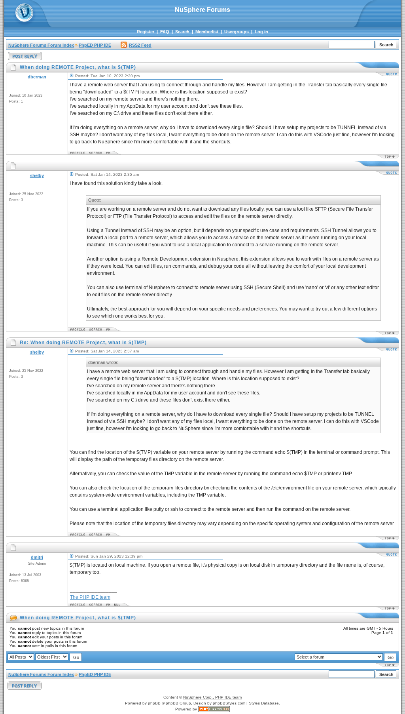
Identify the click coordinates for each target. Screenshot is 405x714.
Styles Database (264, 703)
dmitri (37, 557)
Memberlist (206, 31)
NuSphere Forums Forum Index (41, 45)
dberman (37, 76)
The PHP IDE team (90, 597)
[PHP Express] (214, 709)
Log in (261, 31)
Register (145, 31)
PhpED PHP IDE (95, 45)
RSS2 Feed (140, 45)
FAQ (164, 31)
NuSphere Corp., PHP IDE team (212, 697)
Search (182, 31)
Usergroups (236, 31)
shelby (37, 175)
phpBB (154, 703)
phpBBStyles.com (229, 703)
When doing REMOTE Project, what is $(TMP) (78, 618)
